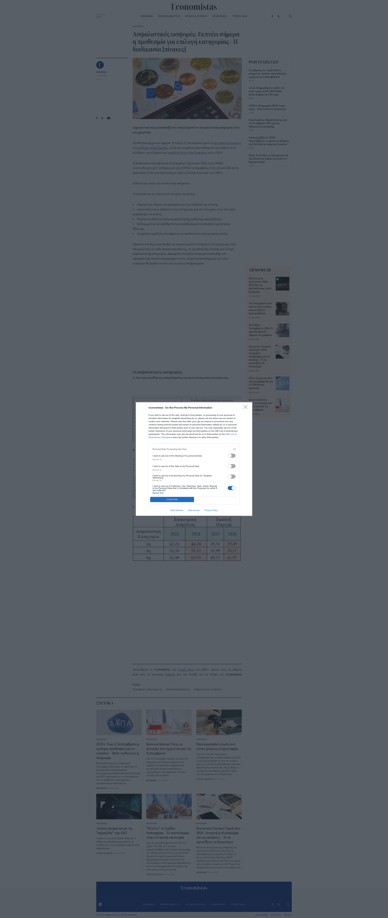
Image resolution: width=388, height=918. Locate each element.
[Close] (246, 408)
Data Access (194, 510)
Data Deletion (176, 510)
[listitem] (194, 449)
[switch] (232, 456)
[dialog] (194, 459)
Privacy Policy (211, 510)
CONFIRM (172, 499)
